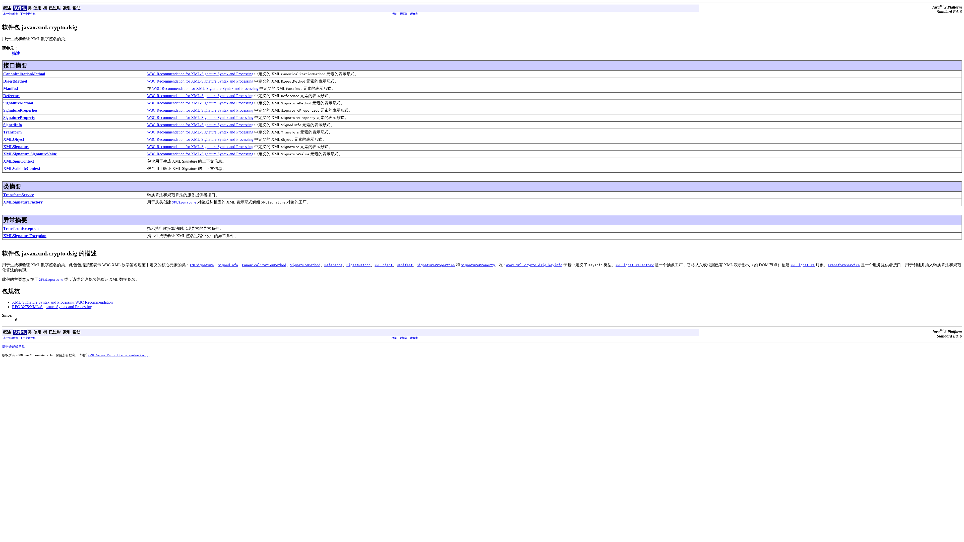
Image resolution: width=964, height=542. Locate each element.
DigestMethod (15, 81)
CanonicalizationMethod (24, 74)
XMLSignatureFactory (23, 202)
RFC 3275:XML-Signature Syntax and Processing (52, 307)
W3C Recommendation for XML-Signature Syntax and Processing (200, 74)
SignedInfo (12, 125)
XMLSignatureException (24, 236)
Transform (12, 132)
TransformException (21, 228)
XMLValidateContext (21, 168)
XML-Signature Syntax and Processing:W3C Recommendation (62, 302)
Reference (11, 96)
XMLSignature (16, 147)
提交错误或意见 (13, 347)
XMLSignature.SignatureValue (30, 154)
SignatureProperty (19, 117)
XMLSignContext (18, 161)
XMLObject (13, 139)
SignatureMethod (18, 103)
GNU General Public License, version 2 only (118, 355)
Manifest (10, 88)
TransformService (18, 195)
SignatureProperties (20, 110)
